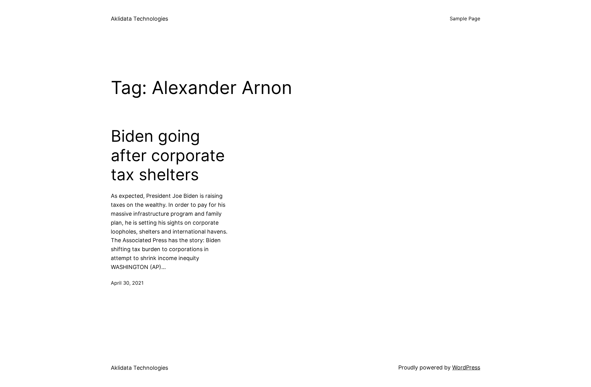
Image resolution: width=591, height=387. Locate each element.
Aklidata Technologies (139, 18)
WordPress (466, 367)
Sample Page (465, 18)
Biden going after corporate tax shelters (168, 155)
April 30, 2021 (127, 283)
